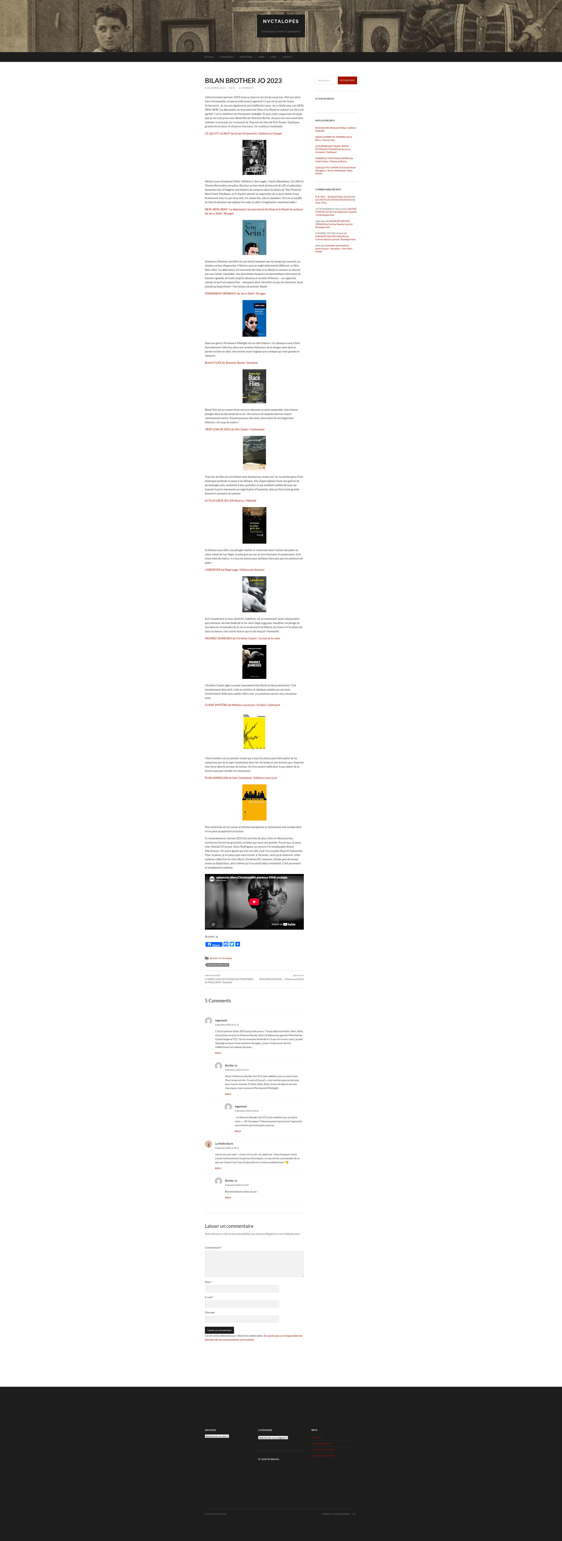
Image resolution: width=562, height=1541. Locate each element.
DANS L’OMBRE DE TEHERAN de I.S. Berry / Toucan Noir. (333, 138)
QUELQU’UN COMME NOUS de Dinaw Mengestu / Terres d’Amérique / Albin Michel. (335, 170)
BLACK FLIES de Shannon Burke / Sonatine (231, 362)
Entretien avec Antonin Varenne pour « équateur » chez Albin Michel (333, 248)
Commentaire (213, 1247)
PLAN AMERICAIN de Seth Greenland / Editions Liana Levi (241, 777)
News (261, 57)
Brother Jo (215, 958)
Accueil (209, 57)
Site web (210, 1312)
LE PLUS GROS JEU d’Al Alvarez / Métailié (230, 500)
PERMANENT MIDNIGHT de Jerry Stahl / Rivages (235, 293)
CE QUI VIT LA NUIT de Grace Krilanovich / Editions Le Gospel (243, 133)
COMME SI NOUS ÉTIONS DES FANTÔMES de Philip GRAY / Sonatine (229, 979)
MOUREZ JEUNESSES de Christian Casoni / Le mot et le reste (242, 638)
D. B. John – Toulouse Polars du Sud (333, 196)
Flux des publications (322, 1443)
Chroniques (227, 57)
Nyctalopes (281, 21)
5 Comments (246, 88)
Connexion (317, 1437)
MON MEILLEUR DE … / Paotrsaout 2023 (281, 977)
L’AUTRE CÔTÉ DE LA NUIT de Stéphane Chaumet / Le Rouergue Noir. (336, 211)
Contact (287, 57)
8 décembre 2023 (215, 88)
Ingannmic (221, 1020)
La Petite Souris (224, 1143)
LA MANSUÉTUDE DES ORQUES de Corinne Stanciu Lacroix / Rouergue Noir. (334, 224)
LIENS (273, 57)
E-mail (209, 1297)
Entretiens (246, 57)
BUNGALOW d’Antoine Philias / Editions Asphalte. (335, 129)
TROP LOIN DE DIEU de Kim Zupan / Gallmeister (235, 429)
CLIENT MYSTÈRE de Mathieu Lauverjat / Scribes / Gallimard (242, 705)
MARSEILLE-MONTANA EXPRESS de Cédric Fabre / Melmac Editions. (334, 160)
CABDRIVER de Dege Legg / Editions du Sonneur (235, 569)
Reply (218, 1053)
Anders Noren (341, 1514)
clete (231, 88)
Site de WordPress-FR (322, 1455)
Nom (208, 1282)
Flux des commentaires (323, 1449)
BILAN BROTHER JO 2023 (218, 965)
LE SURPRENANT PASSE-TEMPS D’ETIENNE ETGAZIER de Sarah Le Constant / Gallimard (332, 149)
